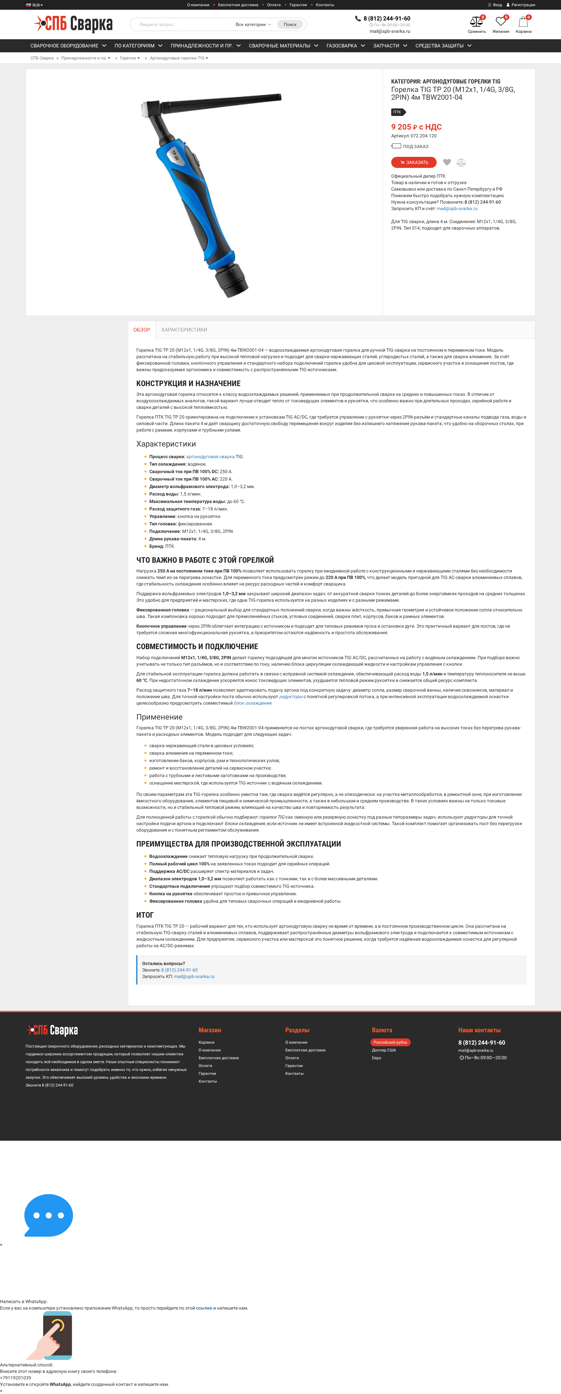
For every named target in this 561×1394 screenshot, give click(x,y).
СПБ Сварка (42, 58)
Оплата (274, 5)
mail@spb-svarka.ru (390, 31)
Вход (497, 5)
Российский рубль (390, 1042)
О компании (198, 5)
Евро (376, 1058)
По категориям (135, 46)
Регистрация (523, 5)
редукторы (291, 696)
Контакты (325, 5)
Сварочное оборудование (64, 46)
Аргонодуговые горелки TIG (177, 58)
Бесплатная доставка (238, 5)
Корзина (207, 1042)
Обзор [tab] (141, 330)
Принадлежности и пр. (202, 46)
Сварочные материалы (279, 46)
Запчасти (386, 46)
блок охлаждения (252, 703)
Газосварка (342, 46)
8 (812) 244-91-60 (483, 202)
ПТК (397, 112)
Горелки (128, 58)
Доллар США (384, 1050)
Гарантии (298, 5)
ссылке (204, 1308)
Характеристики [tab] (184, 330)
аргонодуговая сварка (210, 456)
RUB (35, 5)
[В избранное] (447, 162)
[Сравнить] (461, 162)
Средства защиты (440, 46)
